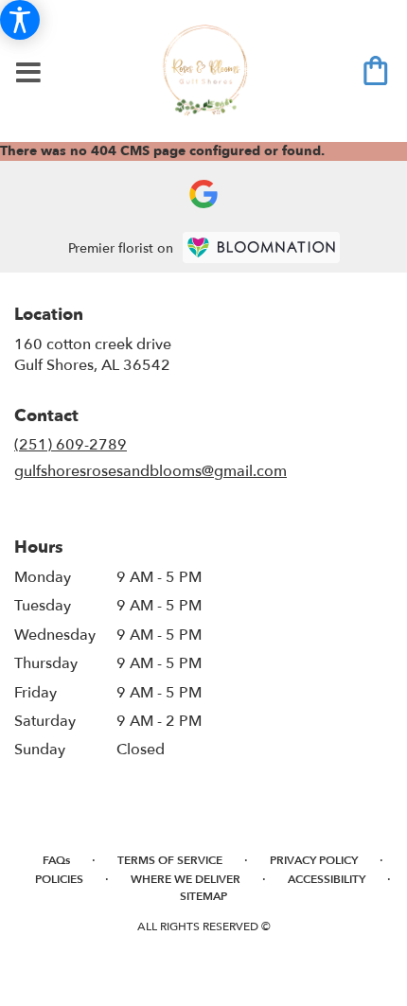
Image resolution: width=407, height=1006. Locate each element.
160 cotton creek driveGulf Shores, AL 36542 (92, 355)
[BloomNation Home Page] (261, 247)
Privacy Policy (314, 860)
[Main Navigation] (29, 74)
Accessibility (326, 879)
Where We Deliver (185, 879)
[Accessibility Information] (20, 20)
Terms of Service (169, 860)
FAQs (56, 860)
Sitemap (203, 896)
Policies (59, 879)
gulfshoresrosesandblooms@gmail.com (150, 471)
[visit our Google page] (203, 194)
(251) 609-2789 (70, 444)
